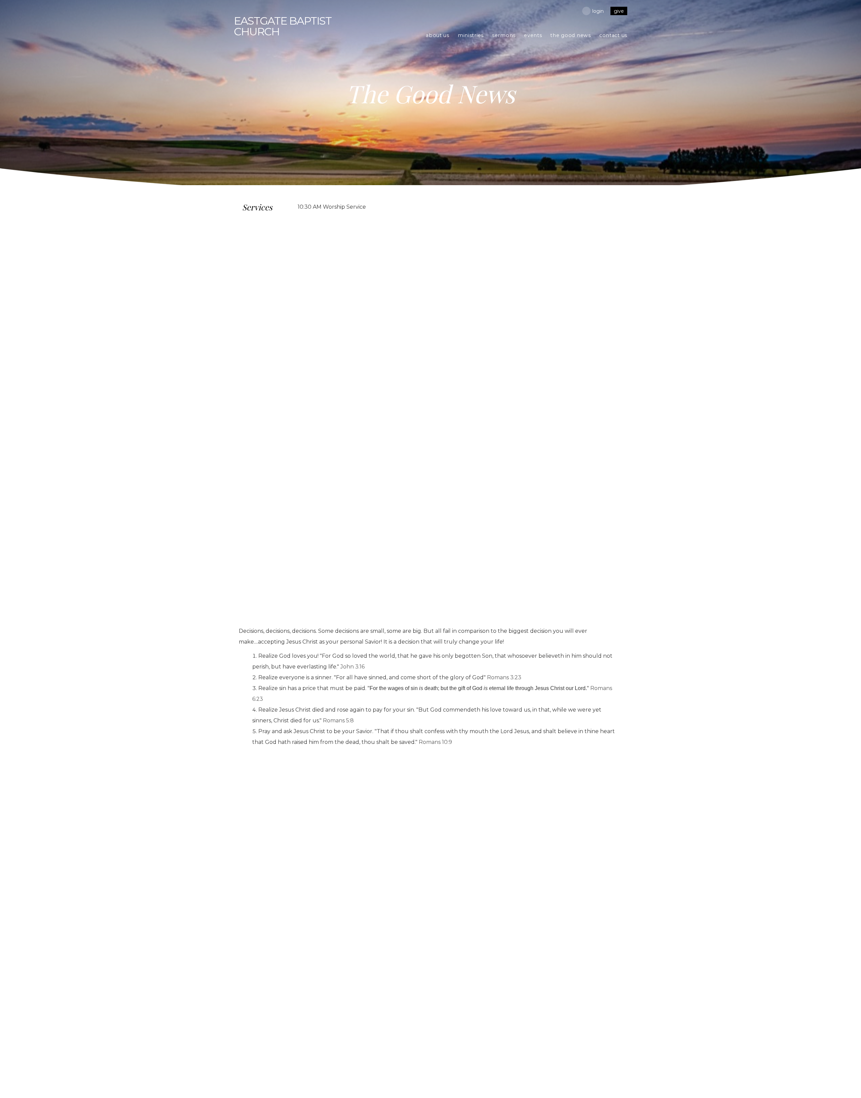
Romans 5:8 (338, 720)
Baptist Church (282, 26)
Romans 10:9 (435, 742)
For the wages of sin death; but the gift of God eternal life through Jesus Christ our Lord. (478, 688)
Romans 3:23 (504, 677)
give (619, 11)
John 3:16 (352, 666)
